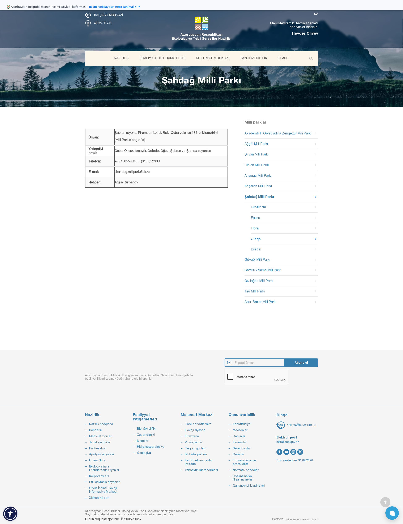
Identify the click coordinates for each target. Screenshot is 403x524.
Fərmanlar (239, 442)
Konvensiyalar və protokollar (244, 462)
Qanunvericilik (242, 414)
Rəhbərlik (95, 430)
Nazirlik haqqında (101, 424)
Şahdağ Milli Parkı (259, 197)
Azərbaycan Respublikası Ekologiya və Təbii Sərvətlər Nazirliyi (201, 36)
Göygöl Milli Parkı (257, 259)
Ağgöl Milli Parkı (256, 144)
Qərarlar (238, 454)
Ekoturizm (258, 207)
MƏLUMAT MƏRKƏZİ (212, 58)
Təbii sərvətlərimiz (198, 424)
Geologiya (144, 452)
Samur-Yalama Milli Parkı (263, 270)
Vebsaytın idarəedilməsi (201, 470)
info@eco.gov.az (287, 442)
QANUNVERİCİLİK (253, 58)
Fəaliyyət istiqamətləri (145, 416)
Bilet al (256, 249)
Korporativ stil (99, 476)
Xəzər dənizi (146, 434)
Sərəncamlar (241, 448)
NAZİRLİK (121, 58)
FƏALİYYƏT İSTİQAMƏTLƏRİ (162, 58)
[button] (10, 514)
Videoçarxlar (193, 442)
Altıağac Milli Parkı (258, 175)
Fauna (255, 218)
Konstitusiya (241, 424)
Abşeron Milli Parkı (258, 186)
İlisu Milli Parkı (255, 291)
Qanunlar (239, 436)
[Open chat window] (392, 513)
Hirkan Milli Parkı (257, 165)
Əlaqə (256, 239)
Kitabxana (192, 436)
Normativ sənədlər (246, 470)
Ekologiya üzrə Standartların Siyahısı (104, 468)
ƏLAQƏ (283, 58)
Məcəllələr (240, 430)
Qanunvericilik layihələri (249, 485)
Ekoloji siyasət (195, 430)
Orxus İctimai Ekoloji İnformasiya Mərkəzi (103, 489)
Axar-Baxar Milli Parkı (260, 302)
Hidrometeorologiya (150, 446)
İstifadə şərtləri (196, 454)
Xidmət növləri (99, 497)
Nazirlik (92, 414)
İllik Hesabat (97, 448)
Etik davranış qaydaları (104, 482)
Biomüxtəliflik (146, 428)
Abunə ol (301, 362)
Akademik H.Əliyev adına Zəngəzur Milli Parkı (278, 133)
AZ (316, 14)
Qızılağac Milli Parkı (259, 281)
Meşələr (142, 440)
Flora (255, 228)
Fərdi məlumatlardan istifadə (199, 462)
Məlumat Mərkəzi (197, 414)
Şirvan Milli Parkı (256, 154)
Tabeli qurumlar (99, 442)
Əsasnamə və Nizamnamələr (242, 477)
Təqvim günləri (195, 448)
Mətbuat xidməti (100, 436)
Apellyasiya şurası (101, 454)
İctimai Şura (97, 460)
